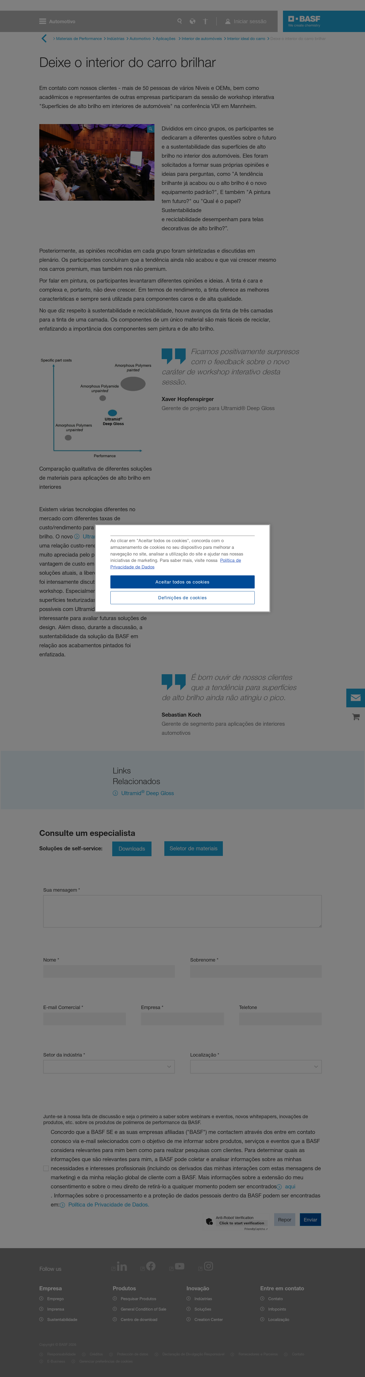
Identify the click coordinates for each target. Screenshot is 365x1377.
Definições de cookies (182, 597)
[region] (182, 568)
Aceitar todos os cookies (182, 582)
